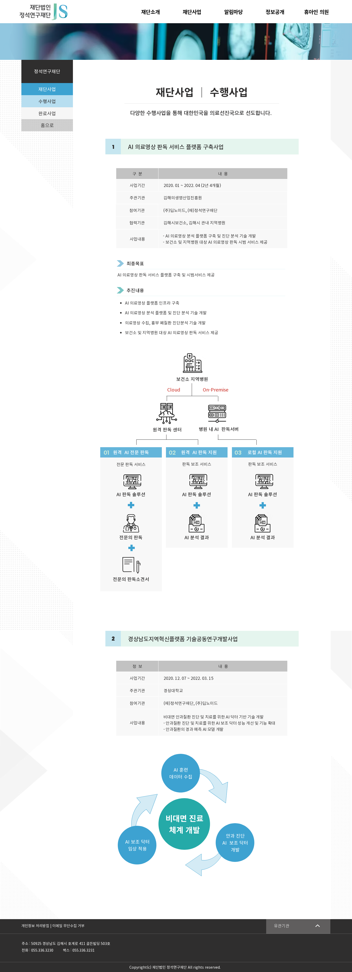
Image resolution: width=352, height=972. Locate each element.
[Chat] (317, 925)
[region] (298, 926)
